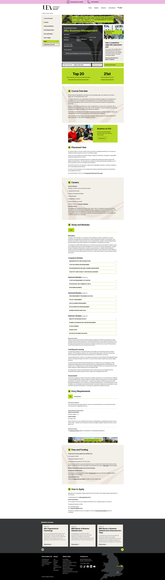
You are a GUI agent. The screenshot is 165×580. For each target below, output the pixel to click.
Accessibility (65, 559)
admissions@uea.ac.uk (76, 508)
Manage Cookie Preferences (69, 565)
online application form (85, 497)
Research (103, 7)
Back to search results (48, 13)
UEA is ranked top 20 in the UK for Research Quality (78, 79)
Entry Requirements (49, 30)
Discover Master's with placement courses (83, 21)
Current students (46, 564)
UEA (54, 559)
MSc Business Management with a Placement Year (78, 53)
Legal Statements (67, 560)
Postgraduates (45, 560)
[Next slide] (122, 549)
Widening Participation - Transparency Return (68, 569)
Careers (46, 22)
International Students (101, 510)
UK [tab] (70, 396)
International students (47, 562)
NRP (57, 568)
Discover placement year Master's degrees (111, 58)
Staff (43, 565)
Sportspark (57, 570)
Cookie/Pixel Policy (67, 564)
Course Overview (48, 18)
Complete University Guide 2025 (107, 79)
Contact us (56, 565)
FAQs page (105, 465)
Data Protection (66, 567)
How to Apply (47, 37)
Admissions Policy (74, 430)
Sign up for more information (110, 32)
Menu (120, 7)
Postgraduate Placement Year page (94, 173)
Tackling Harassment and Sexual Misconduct (70, 572)
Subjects (96, 7)
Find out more (47, 544)
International (112, 7)
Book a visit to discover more (91, 440)
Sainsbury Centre (57, 567)
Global (54, 564)
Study (90, 7)
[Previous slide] (42, 549)
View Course (96, 64)
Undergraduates (45, 559)
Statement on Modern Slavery (70, 562)
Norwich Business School (70, 28)
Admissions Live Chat (49, 44)
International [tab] (77, 396)
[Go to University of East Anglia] (51, 8)
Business (55, 562)
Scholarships (92, 473)
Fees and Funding (48, 33)
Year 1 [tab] (71, 230)
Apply (45, 41)
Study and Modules (48, 26)
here (94, 468)
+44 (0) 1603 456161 (84, 563)
